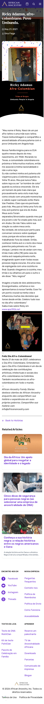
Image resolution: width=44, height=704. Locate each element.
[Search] (33, 4)
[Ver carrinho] (27, 4)
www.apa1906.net (11, 309)
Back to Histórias (14, 420)
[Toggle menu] (40, 3)
